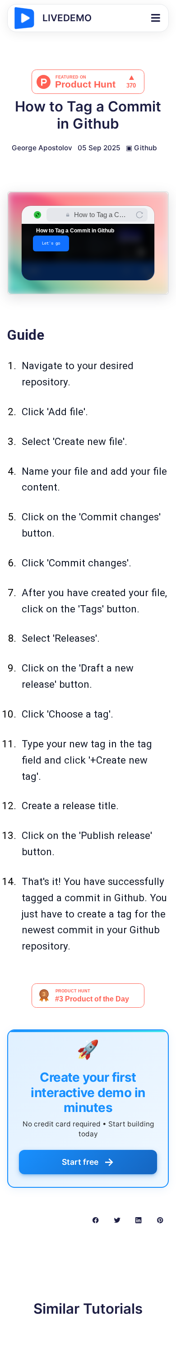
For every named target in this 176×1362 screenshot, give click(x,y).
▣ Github (141, 148)
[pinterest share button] (160, 1219)
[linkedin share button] (138, 1219)
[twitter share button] (117, 1219)
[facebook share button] (95, 1219)
